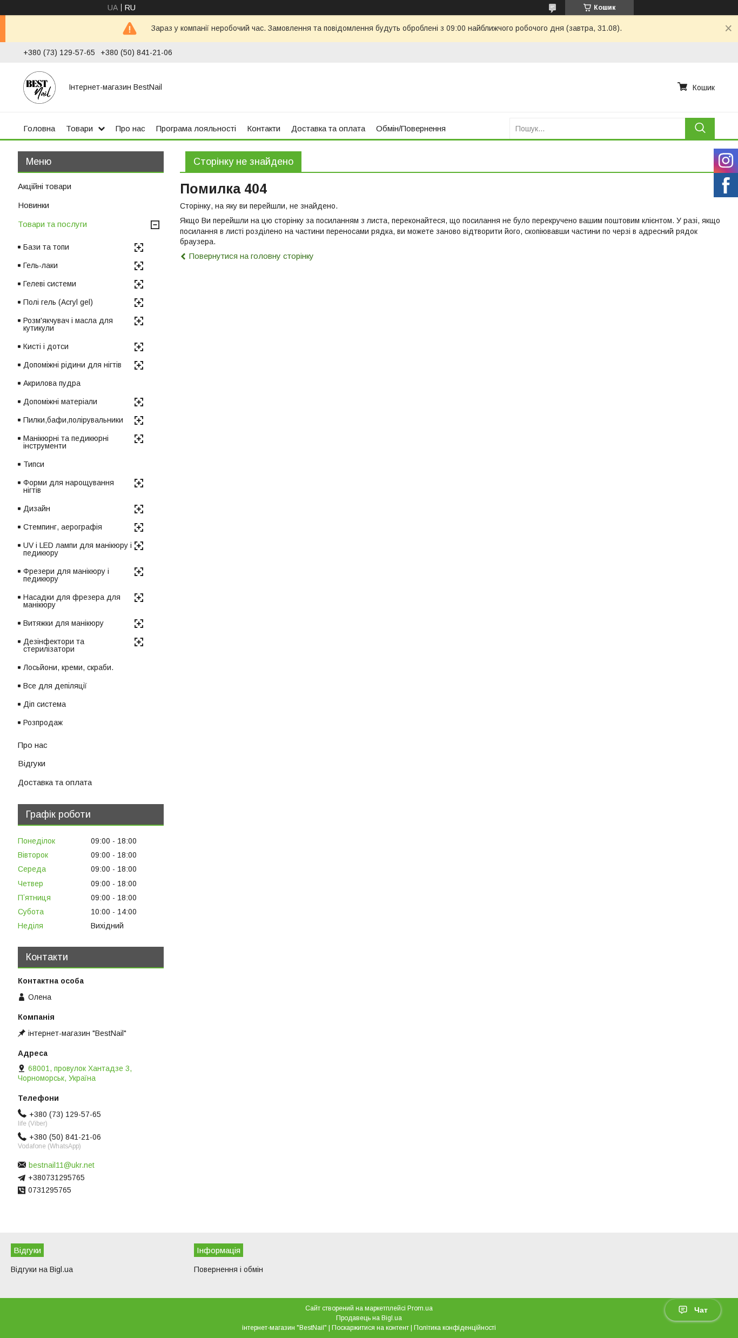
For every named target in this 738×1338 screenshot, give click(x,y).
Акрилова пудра (51, 383)
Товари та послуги (52, 224)
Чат (701, 1310)
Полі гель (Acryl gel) (58, 302)
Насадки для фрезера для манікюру (71, 601)
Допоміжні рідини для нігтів (72, 364)
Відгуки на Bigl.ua (42, 1269)
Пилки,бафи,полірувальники (73, 420)
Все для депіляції (55, 685)
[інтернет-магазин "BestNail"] (39, 87)
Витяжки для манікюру (63, 623)
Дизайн (36, 508)
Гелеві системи (49, 283)
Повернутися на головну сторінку (251, 255)
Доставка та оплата (328, 128)
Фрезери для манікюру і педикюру (66, 575)
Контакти (263, 128)
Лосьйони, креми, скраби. (68, 667)
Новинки (33, 205)
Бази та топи (46, 247)
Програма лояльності (196, 128)
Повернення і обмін (228, 1269)
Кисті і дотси (46, 346)
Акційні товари (44, 186)
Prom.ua (420, 1308)
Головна (39, 128)
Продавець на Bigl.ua (369, 1318)
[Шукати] (700, 128)
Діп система (44, 704)
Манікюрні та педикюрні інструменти (66, 442)
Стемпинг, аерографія (62, 527)
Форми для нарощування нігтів (68, 486)
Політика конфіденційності (455, 1328)
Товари (79, 128)
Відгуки (31, 763)
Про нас (130, 128)
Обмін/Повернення (411, 128)
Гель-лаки (40, 265)
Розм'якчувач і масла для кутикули (68, 324)
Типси (33, 464)
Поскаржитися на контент (370, 1328)
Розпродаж (43, 722)
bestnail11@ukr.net (62, 1165)
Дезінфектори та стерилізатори (53, 645)
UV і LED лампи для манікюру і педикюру (77, 549)
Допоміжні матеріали (60, 401)
